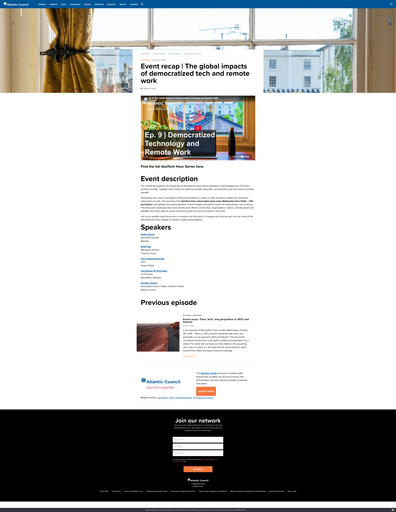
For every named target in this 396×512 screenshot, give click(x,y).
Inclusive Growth (175, 54)
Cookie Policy (116, 491)
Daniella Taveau (149, 283)
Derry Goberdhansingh (152, 258)
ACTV (63, 4)
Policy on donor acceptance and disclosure (213, 491)
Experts (111, 4)
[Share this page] (389, 23)
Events (53, 4)
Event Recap (145, 60)
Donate (134, 4)
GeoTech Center (209, 373)
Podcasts (75, 4)
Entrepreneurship (159, 54)
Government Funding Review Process (183, 491)
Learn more (206, 391)
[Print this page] (389, 19)
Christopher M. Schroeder (154, 270)
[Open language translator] (142, 4)
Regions (99, 4)
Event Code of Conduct (276, 491)
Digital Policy (145, 54)
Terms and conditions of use (133, 491)
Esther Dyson (148, 234)
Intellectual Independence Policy (156, 491)
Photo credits (292, 491)
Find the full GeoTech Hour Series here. (172, 166)
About (123, 4)
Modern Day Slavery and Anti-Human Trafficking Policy (248, 491)
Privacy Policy (205, 459)
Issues (87, 4)
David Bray (162, 397)
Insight (42, 4)
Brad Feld (146, 246)
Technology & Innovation (193, 54)
